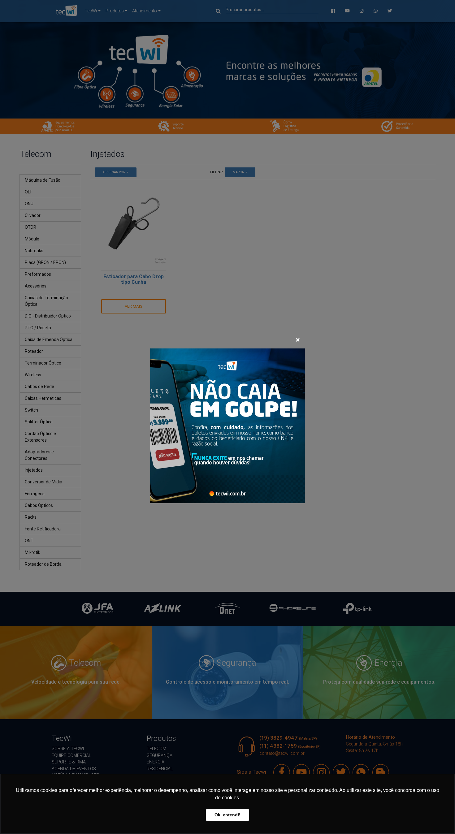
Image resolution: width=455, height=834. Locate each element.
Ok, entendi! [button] (227, 814)
